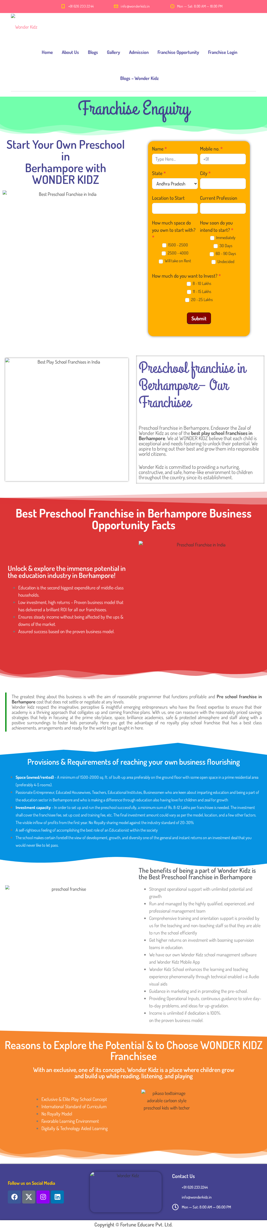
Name (159, 148)
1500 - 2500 (177, 244)
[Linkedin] (57, 1197)
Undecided (225, 261)
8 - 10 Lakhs (201, 283)
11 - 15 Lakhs (201, 291)
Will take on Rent (177, 260)
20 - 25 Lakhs (201, 299)
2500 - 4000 (178, 252)
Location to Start (168, 198)
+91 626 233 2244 (81, 6)
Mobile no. (211, 148)
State (159, 173)
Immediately (225, 237)
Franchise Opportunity (178, 52)
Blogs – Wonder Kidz (139, 78)
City (205, 173)
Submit (199, 318)
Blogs (93, 52)
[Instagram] (43, 1197)
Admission (139, 52)
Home (47, 52)
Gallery (113, 52)
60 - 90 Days (225, 253)
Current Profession (218, 198)
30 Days (225, 245)
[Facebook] (14, 1197)
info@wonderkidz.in (135, 6)
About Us (70, 52)
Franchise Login (222, 52)
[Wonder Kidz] (24, 26)
